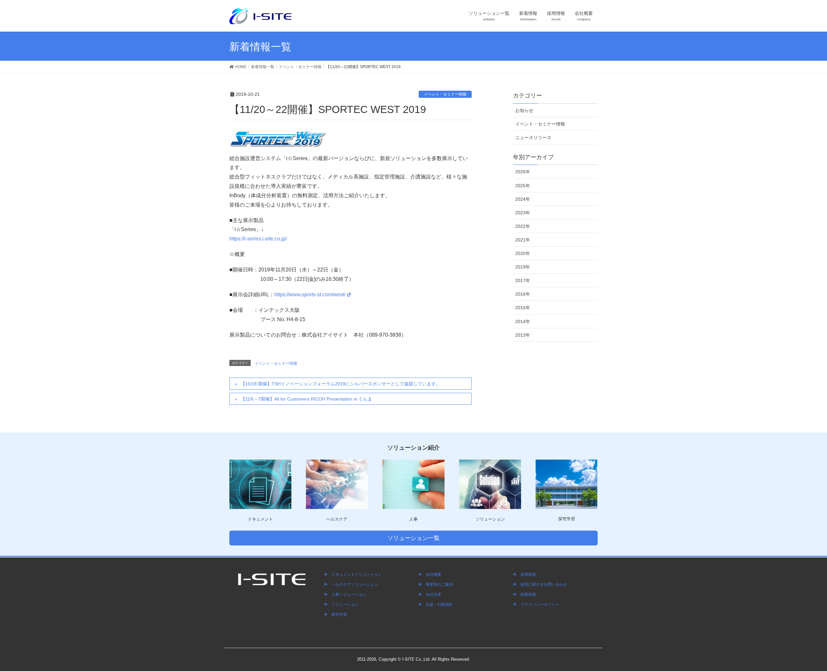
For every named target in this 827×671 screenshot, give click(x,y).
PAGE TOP (810, 642)
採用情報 (526, 574)
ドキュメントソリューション (355, 574)
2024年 (522, 199)
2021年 (522, 239)
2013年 (522, 335)
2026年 (522, 171)
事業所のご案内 (437, 584)
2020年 (522, 253)
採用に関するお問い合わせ (542, 584)
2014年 (522, 321)
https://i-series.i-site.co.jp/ (258, 238)
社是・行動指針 (437, 604)
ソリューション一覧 (413, 538)
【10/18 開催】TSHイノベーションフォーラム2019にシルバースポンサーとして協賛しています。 (340, 383)
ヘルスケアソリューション (353, 584)
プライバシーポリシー (538, 604)
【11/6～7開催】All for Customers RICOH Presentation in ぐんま (306, 399)
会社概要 (431, 574)
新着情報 (526, 594)
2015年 (522, 307)
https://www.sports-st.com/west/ (309, 294)
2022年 (522, 226)
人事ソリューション (347, 594)
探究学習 (337, 614)
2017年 (522, 280)
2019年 (522, 266)
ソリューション (343, 604)
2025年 (522, 185)
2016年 (522, 294)
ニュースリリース (533, 137)
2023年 (522, 212)
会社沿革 (431, 594)
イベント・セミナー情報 (445, 94)
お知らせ (524, 110)
